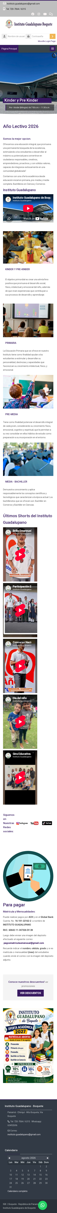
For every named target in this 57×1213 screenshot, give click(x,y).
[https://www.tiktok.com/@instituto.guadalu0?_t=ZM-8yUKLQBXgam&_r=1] (47, 823)
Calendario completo (18, 1191)
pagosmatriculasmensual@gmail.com (24, 943)
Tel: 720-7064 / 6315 (16, 9)
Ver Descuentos (30, 993)
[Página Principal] (28, 25)
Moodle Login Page (46, 41)
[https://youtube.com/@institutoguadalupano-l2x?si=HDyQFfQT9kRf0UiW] (34, 823)
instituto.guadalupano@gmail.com (23, 3)
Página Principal (9, 49)
